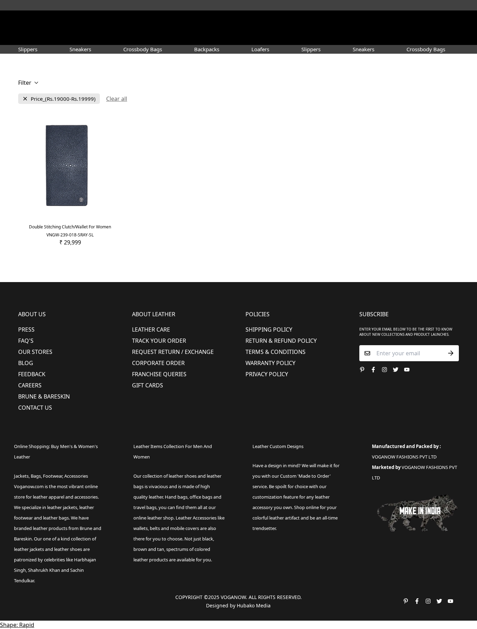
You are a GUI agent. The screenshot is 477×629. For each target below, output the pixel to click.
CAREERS (30, 385)
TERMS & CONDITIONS (275, 352)
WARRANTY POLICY (270, 363)
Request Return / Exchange (173, 352)
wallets (140, 528)
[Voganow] (238, 20)
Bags (239, 36)
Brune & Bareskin (44, 396)
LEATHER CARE (151, 329)
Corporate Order (158, 363)
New (102, 36)
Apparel (168, 36)
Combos (298, 36)
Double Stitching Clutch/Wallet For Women (70, 227)
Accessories (205, 36)
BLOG (25, 363)
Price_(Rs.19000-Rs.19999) (63, 98)
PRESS (26, 329)
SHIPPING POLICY (268, 329)
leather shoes (183, 476)
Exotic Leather (70, 36)
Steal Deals (410, 36)
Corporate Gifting (366, 36)
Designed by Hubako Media (238, 605)
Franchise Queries (159, 374)
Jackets (21, 476)
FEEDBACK (31, 374)
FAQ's (26, 340)
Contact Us (35, 407)
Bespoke (326, 36)
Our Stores (35, 352)
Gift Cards (147, 385)
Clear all (116, 99)
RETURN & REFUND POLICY (281, 340)
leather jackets (29, 549)
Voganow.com (29, 486)
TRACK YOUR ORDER (159, 340)
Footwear (133, 36)
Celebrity (270, 36)
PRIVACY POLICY (266, 374)
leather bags (56, 518)
